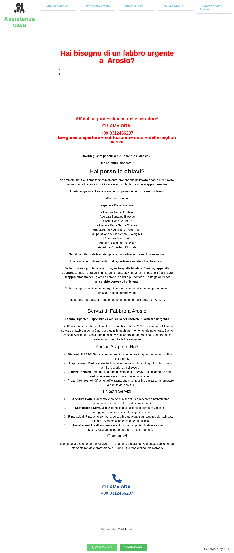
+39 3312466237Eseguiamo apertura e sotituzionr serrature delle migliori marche (117, 137)
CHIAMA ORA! (117, 125)
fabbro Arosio (134, 6)
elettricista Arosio (98, 6)
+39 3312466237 (117, 493)
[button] (58, 6)
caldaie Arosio (173, 6)
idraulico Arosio (57, 6)
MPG (227, 549)
